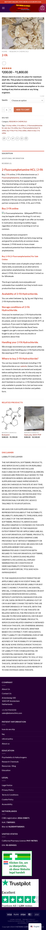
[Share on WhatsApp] (4, 139)
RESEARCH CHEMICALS (18, 51)
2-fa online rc (21, 125)
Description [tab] (7, 153)
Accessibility (7, 804)
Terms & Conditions (10, 795)
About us (6, 743)
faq (3, 734)
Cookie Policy (7, 799)
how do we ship (8, 729)
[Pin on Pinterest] (22, 139)
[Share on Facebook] (9, 139)
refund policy (7, 739)
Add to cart (23, 109)
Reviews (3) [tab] (7, 163)
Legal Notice (7, 785)
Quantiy (5, 100)
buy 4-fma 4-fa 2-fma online (16, 131)
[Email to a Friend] (17, 139)
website (23, 366)
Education (6, 770)
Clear (42, 96)
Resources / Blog (9, 766)
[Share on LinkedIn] (26, 139)
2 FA (7, 174)
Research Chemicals (10, 761)
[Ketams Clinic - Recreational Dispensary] (23, 8)
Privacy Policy (8, 790)
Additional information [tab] (13, 158)
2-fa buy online (11, 125)
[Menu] (3, 8)
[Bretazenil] (12, 418)
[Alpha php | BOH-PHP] (34, 418)
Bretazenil (6, 435)
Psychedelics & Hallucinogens (14, 757)
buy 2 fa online (13, 128)
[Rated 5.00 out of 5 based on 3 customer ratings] (23, 68)
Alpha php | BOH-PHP (32, 435)
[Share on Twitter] (13, 139)
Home (4, 51)
